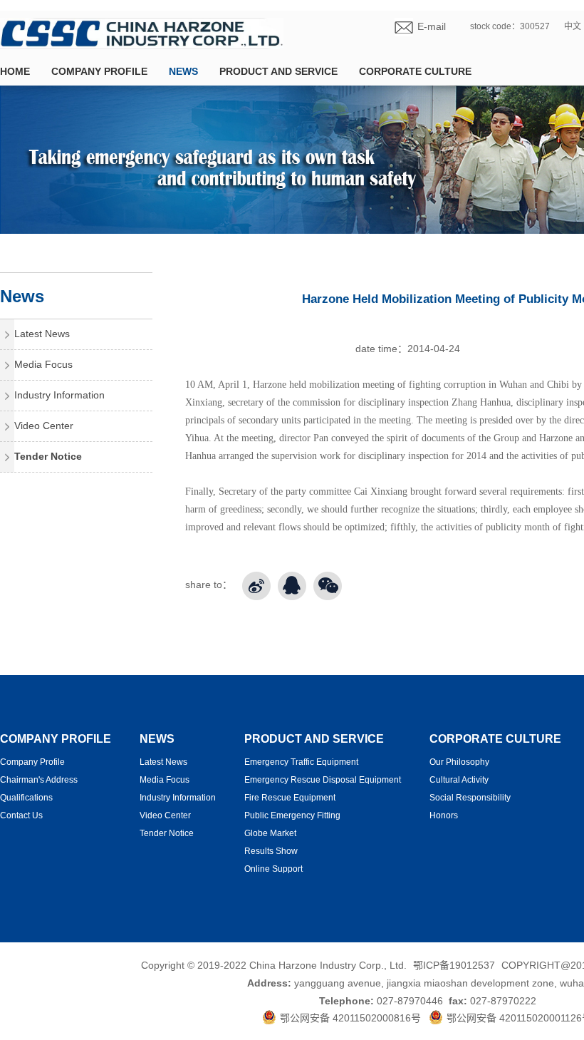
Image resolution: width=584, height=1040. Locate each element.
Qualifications (26, 798)
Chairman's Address (39, 780)
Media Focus (43, 364)
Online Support (273, 869)
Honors (443, 815)
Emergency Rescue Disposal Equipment (322, 780)
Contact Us (21, 815)
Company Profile (32, 762)
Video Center (43, 425)
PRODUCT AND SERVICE (278, 71)
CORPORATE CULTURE (415, 71)
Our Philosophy (459, 762)
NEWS (183, 71)
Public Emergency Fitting (292, 815)
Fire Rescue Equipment (289, 798)
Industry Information (59, 395)
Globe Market (270, 833)
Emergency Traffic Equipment (301, 762)
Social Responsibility (470, 798)
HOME (15, 71)
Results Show (271, 851)
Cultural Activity (459, 780)
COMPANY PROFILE (99, 71)
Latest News (42, 333)
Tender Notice (48, 456)
